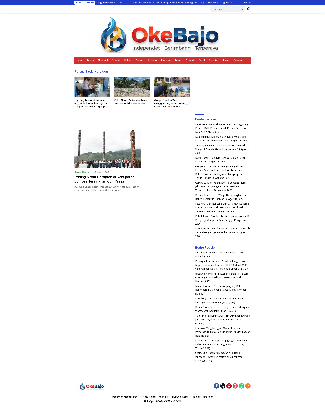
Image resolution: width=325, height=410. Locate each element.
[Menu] (76, 9)
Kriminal (152, 60)
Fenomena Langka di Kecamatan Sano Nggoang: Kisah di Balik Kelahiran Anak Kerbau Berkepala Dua (222, 128)
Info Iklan (208, 396)
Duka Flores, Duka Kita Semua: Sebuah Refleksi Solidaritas (131, 102)
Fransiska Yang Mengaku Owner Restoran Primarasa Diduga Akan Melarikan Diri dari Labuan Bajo (222, 331)
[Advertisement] (223, 88)
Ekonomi (166, 60)
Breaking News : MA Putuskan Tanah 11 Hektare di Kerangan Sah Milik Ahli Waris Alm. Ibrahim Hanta (221, 277)
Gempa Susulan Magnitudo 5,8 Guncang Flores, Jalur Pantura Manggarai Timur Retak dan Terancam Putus (221, 186)
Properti (190, 60)
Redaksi (195, 396)
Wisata (140, 60)
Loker (226, 60)
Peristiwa (214, 60)
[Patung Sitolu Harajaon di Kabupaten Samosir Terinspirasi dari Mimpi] (107, 149)
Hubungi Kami (180, 396)
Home (80, 60)
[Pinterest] (229, 386)
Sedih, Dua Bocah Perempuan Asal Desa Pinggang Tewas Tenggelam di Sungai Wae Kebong (218, 356)
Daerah (116, 60)
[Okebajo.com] (149, 34)
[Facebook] (216, 386)
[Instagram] (235, 386)
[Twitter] (222, 386)
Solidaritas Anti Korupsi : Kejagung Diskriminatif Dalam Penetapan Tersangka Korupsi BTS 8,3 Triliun (221, 344)
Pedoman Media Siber (124, 396)
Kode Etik (164, 396)
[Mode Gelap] (249, 9)
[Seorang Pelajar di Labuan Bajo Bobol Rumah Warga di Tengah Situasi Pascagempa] (92, 87)
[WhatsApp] (241, 386)
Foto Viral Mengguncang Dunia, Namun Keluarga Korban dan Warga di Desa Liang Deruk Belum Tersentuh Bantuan (222, 207)
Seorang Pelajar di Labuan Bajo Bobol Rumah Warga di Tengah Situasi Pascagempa (164, 2)
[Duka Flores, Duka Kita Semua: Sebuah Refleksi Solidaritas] (132, 87)
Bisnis (178, 60)
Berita (90, 60)
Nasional (103, 60)
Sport (202, 60)
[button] (242, 9)
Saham (238, 60)
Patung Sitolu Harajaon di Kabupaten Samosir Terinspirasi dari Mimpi (104, 179)
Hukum (128, 60)
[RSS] (248, 386)
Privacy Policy (148, 396)
